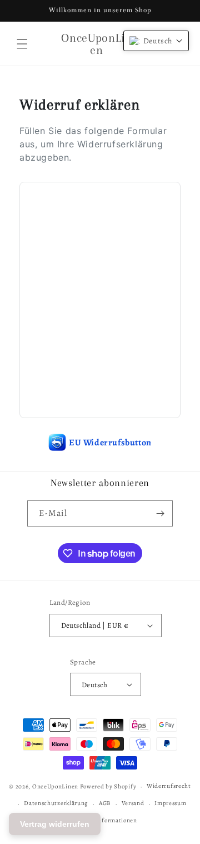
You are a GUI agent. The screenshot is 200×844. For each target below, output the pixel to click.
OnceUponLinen (55, 786)
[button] (22, 44)
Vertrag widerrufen (54, 824)
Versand (133, 803)
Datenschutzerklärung (56, 803)
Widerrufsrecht (169, 786)
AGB (105, 803)
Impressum (170, 803)
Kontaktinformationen (105, 820)
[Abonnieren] (160, 513)
